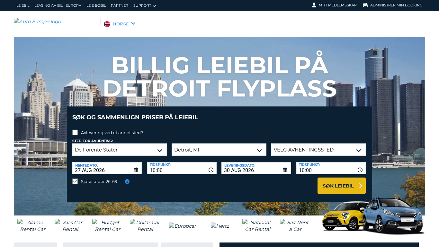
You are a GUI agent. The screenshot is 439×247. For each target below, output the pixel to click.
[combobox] (182, 168)
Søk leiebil (338, 186)
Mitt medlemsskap (338, 5)
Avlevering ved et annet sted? (112, 132)
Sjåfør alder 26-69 (99, 181)
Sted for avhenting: (92, 141)
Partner (119, 5)
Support (142, 5)
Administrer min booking (396, 5)
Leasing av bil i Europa (57, 5)
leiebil (22, 5)
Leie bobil (96, 5)
